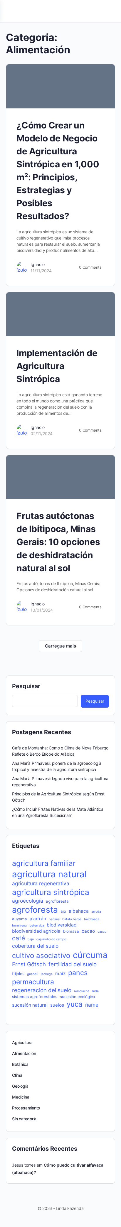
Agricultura (22, 1042)
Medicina (20, 1096)
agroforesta (35, 909)
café (18, 938)
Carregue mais (60, 646)
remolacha (81, 991)
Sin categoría (24, 1118)
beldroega (91, 919)
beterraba (36, 925)
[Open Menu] (9, 10)
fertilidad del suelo (72, 964)
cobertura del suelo (35, 946)
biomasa (71, 931)
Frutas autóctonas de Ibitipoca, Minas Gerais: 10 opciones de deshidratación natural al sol (58, 542)
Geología (20, 1086)
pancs (78, 973)
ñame (91, 1005)
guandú (32, 974)
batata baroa (71, 919)
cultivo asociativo (41, 955)
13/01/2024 (42, 609)
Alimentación (24, 1053)
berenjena (19, 925)
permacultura (33, 982)
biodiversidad (62, 925)
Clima (17, 1075)
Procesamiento (26, 1107)
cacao (88, 931)
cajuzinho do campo (51, 939)
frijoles (18, 973)
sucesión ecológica (77, 996)
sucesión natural (30, 1005)
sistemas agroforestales (34, 996)
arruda (96, 912)
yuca (75, 1004)
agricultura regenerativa (40, 883)
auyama (19, 918)
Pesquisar (26, 686)
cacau (102, 932)
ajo (63, 911)
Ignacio (38, 264)
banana (54, 919)
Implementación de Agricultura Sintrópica (57, 366)
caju (31, 939)
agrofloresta (57, 901)
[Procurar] (110, 11)
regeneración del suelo (41, 990)
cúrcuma (90, 955)
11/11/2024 (41, 270)
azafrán (38, 919)
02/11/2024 (42, 433)
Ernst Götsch (29, 964)
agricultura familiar (43, 863)
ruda (95, 991)
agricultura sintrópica (50, 892)
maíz (60, 973)
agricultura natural (49, 874)
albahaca (79, 911)
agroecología (27, 901)
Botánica (20, 1064)
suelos (57, 1005)
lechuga (47, 974)
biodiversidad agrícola (36, 931)
